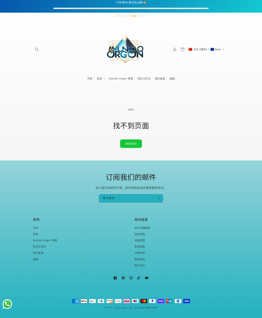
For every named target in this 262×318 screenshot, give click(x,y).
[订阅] (159, 198)
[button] (37, 49)
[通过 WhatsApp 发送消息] (7, 304)
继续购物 (131, 144)
